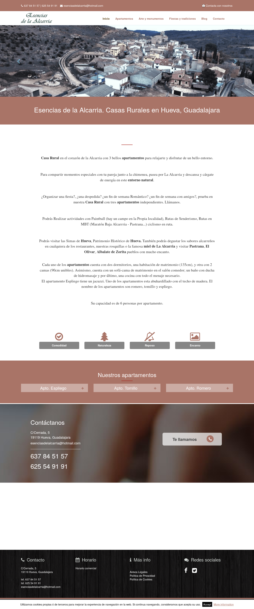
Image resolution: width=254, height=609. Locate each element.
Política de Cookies (141, 579)
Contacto (219, 18)
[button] (19, 61)
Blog (204, 18)
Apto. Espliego (53, 388)
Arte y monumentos (151, 18)
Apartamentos (124, 18)
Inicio (106, 18)
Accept (207, 604)
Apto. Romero (198, 388)
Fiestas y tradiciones (182, 18)
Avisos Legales (138, 572)
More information (224, 604)
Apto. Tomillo (125, 388)
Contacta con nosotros (219, 5)
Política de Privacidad (142, 575)
